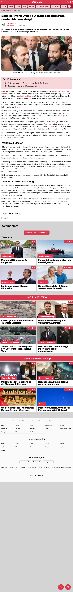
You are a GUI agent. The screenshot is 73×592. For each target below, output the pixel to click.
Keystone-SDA (12, 23)
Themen (17, 432)
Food (2, 447)
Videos (17, 428)
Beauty (3, 450)
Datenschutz (32, 467)
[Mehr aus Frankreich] (36, 358)
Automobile (48, 447)
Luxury (47, 443)
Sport (32, 425)
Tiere (17, 447)
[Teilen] (61, 587)
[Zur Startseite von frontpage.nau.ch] (37, 2)
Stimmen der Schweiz (66, 428)
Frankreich (10, 26)
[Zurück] (1, 2)
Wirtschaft (4, 428)
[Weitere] (69, 6)
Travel (32, 447)
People (62, 425)
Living (17, 443)
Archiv (32, 432)
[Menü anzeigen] (71, 2)
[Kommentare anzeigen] (68, 587)
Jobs (16, 467)
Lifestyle (3, 432)
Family (62, 443)
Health (3, 443)
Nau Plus (33, 428)
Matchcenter (49, 425)
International (18, 10)
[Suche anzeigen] (68, 2)
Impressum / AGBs (43, 467)
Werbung (4, 467)
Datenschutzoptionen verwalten (62, 467)
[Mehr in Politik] (36, 297)
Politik (9, 10)
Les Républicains (26, 96)
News (2, 425)
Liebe (31, 443)
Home (3, 10)
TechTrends (63, 447)
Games (47, 428)
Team (11, 467)
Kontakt (23, 467)
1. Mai (52, 126)
